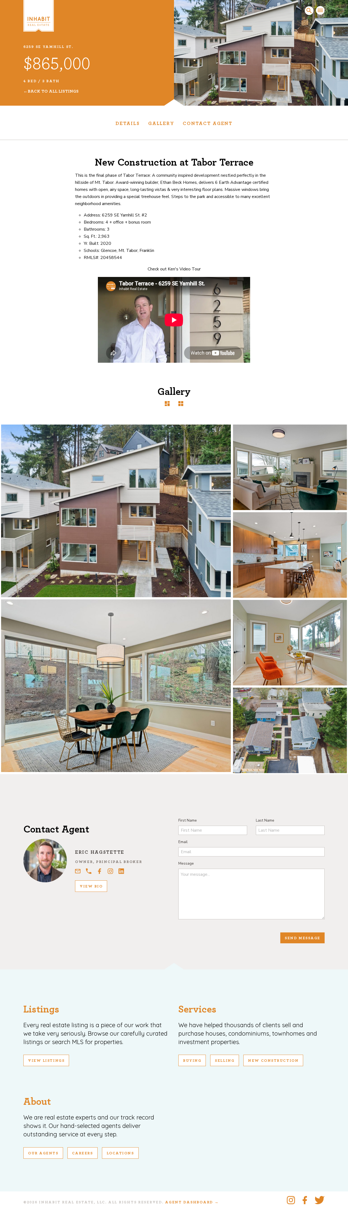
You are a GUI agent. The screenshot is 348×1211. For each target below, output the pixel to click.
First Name (187, 820)
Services (197, 1009)
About (37, 1102)
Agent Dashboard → (192, 1202)
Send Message (302, 938)
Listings (41, 1009)
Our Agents (43, 1153)
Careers (82, 1153)
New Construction (273, 1061)
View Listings (46, 1061)
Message (186, 863)
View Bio (91, 886)
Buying (192, 1061)
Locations (120, 1153)
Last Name (265, 820)
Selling (224, 1061)
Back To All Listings (53, 91)
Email (183, 841)
